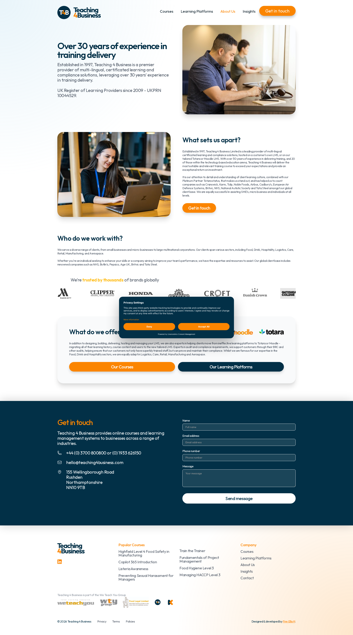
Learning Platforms (197, 11)
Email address (190, 436)
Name (186, 420)
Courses (166, 11)
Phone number (191, 451)
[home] (79, 12)
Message (188, 466)
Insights (249, 11)
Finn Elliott (289, 621)
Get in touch (277, 11)
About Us (227, 11)
